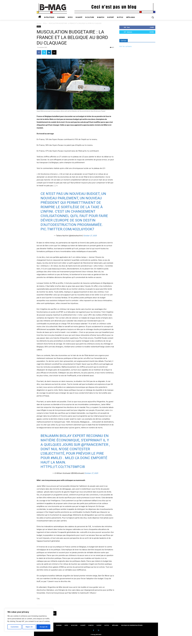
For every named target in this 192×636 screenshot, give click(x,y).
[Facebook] (39, 52)
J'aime (152, 27)
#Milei (56, 458)
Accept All (43, 627)
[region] (28, 620)
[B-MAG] (54, 8)
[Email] (54, 52)
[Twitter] (44, 52)
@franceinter (94, 444)
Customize (14, 627)
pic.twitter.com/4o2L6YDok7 (67, 229)
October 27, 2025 (90, 236)
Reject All (29, 627)
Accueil (39, 23)
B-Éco (45, 23)
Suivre (152, 32)
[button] (152, 17)
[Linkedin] (49, 52)
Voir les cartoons (125, 46)
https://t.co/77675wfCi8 (63, 467)
